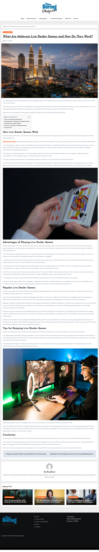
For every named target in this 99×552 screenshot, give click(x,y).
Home (22, 18)
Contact (75, 18)
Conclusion (8, 127)
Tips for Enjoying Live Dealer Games (16, 125)
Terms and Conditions (42, 521)
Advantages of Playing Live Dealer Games (17, 121)
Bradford (10, 41)
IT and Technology (56, 18)
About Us (68, 18)
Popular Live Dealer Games (13, 123)
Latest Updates (7, 32)
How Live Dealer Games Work (13, 119)
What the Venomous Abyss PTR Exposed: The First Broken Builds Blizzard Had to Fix (15, 502)
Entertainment (31, 18)
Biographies (43, 18)
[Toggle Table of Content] (28, 117)
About (37, 524)
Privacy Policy (40, 519)
